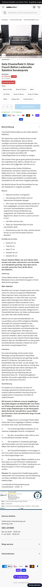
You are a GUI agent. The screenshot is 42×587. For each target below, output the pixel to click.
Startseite (5, 20)
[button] (21, 12)
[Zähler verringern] (3, 107)
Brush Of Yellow (33, 94)
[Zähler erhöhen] (11, 107)
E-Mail (16, 164)
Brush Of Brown (19, 94)
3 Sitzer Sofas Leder (16, 20)
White (5, 99)
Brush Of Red (7, 89)
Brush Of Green (21, 89)
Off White (6, 94)
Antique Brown (28, 99)
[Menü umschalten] (3, 7)
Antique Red (15, 99)
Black (32, 89)
